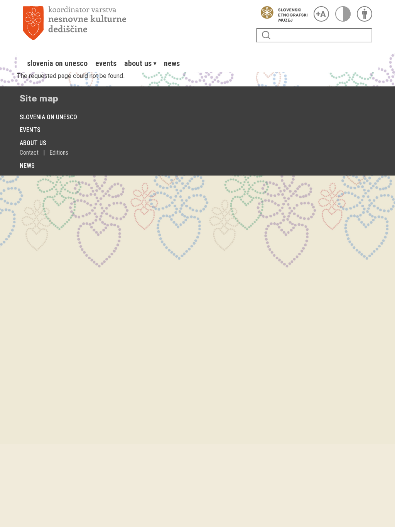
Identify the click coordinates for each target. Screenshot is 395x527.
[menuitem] (57, 63)
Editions (58, 152)
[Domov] (136, 23)
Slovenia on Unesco (57, 63)
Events (105, 63)
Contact (29, 152)
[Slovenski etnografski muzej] (282, 14)
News (172, 63)
